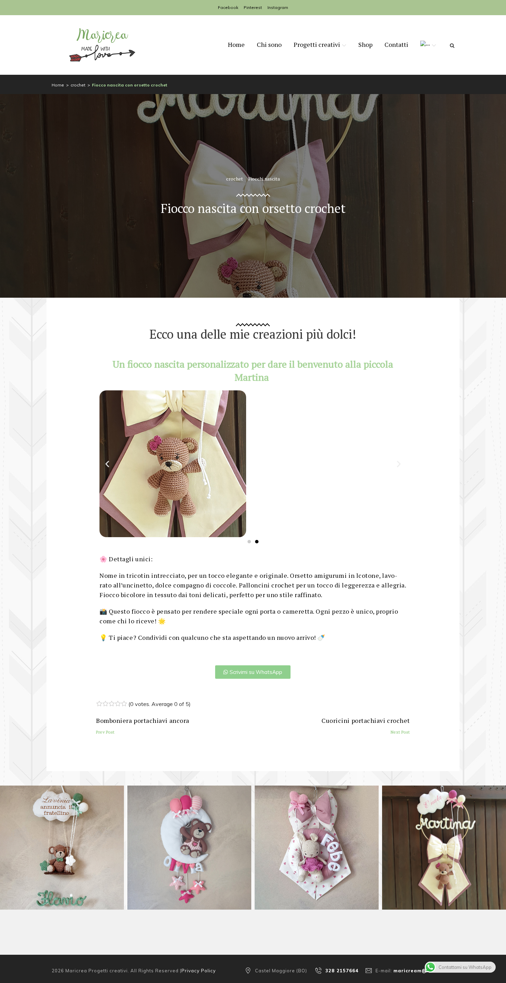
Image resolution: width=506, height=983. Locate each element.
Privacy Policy (198, 970)
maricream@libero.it (420, 970)
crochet (78, 85)
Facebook (228, 7)
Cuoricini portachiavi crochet (365, 725)
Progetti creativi (317, 44)
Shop (365, 44)
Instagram (277, 7)
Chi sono (269, 44)
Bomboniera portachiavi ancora (142, 725)
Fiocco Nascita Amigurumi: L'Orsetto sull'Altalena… (62, 851)
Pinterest (253, 7)
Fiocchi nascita (264, 178)
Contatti (396, 44)
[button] (107, 464)
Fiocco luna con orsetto (189, 852)
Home (236, 44)
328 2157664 (342, 970)
